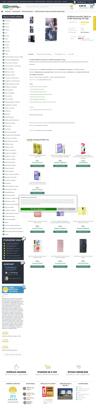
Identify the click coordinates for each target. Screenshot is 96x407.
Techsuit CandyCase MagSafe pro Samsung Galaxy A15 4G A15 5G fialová (60, 222)
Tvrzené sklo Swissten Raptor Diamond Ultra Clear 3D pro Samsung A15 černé (83, 157)
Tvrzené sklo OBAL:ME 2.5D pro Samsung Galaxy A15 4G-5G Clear (37, 183)
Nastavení (66, 209)
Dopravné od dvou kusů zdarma (44, 54)
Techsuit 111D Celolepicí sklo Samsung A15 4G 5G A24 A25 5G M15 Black (60, 156)
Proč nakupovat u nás (60, 54)
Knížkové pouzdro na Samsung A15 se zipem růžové (37, 222)
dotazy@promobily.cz (15, 278)
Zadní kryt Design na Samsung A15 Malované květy (37, 256)
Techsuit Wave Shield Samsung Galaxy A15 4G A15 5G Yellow (83, 222)
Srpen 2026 (71, 54)
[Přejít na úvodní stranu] (12, 7)
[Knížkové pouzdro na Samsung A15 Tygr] (51, 29)
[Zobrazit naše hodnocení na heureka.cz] (13, 402)
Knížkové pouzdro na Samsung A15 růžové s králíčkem (60, 256)
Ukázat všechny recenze (13, 354)
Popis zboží (30, 54)
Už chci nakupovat (39, 209)
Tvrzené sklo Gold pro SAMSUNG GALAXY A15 (37, 156)
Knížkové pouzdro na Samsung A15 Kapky (83, 256)
